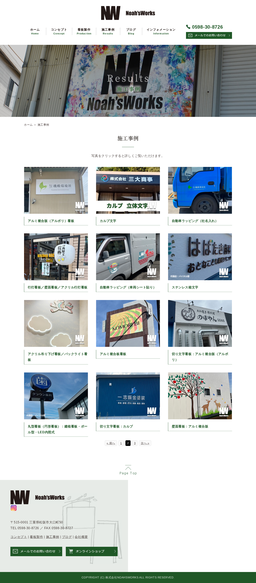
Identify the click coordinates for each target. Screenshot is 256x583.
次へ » (145, 443)
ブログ (131, 31)
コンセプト (59, 31)
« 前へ (111, 443)
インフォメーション (161, 31)
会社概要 (81, 537)
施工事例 (108, 31)
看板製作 (84, 31)
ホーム (35, 31)
